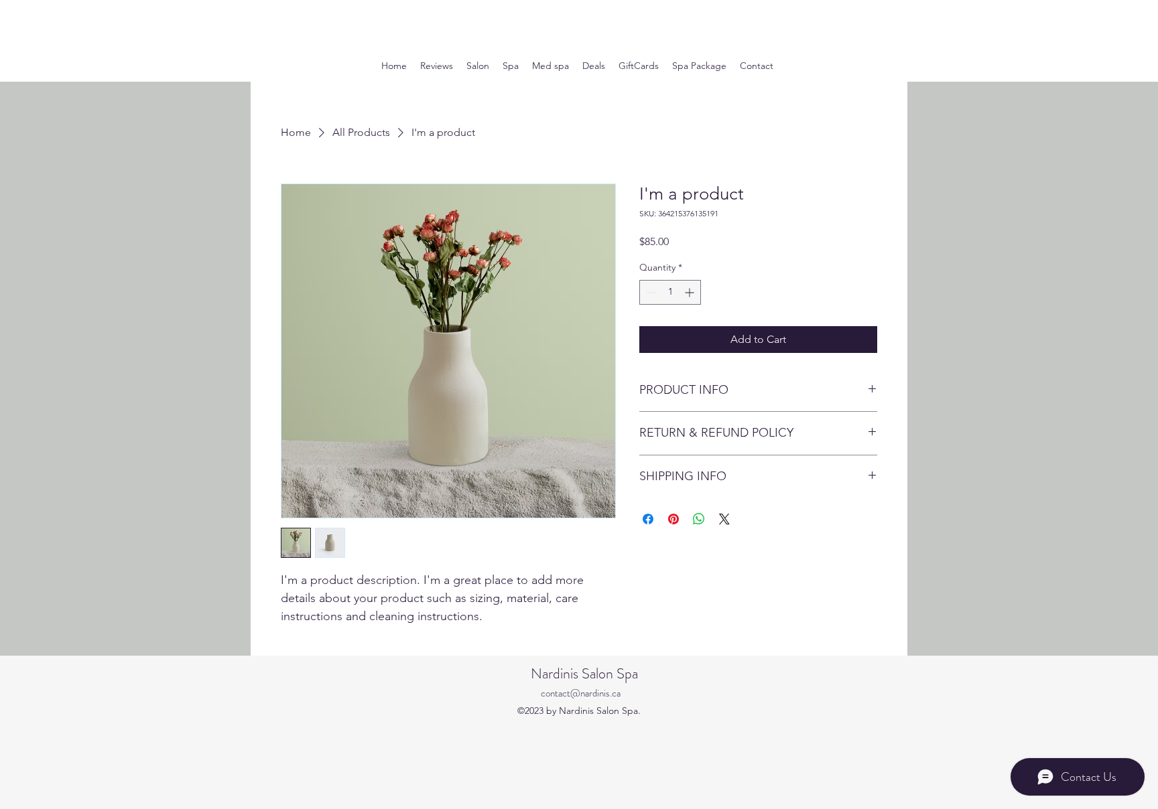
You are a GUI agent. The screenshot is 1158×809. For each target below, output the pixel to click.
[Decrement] (649, 292)
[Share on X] (724, 519)
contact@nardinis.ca (581, 693)
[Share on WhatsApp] (699, 519)
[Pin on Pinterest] (673, 519)
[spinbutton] (670, 292)
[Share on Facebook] (648, 519)
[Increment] (690, 292)
